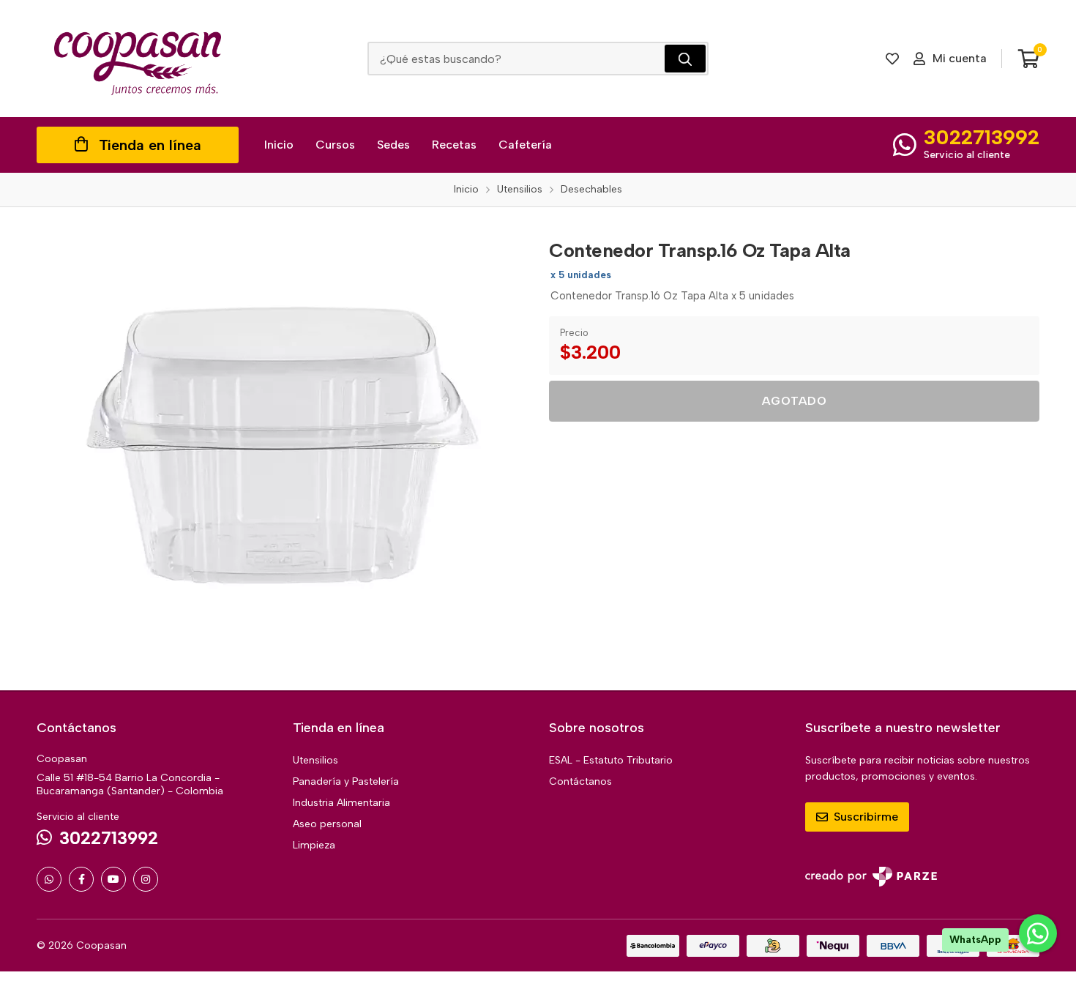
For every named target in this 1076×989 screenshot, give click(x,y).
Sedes (393, 145)
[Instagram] (145, 879)
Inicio (279, 145)
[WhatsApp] (49, 879)
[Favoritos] (892, 58)
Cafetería (525, 145)
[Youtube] (113, 879)
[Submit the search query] (685, 58)
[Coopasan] (137, 58)
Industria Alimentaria (341, 802)
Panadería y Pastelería (346, 781)
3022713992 (981, 137)
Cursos (335, 145)
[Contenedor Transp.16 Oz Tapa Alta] (281, 448)
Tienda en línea (150, 145)
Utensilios (315, 760)
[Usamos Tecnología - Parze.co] (871, 877)
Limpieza (314, 845)
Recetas (454, 145)
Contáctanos (580, 781)
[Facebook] (81, 879)
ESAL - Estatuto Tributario (611, 760)
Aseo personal (327, 824)
